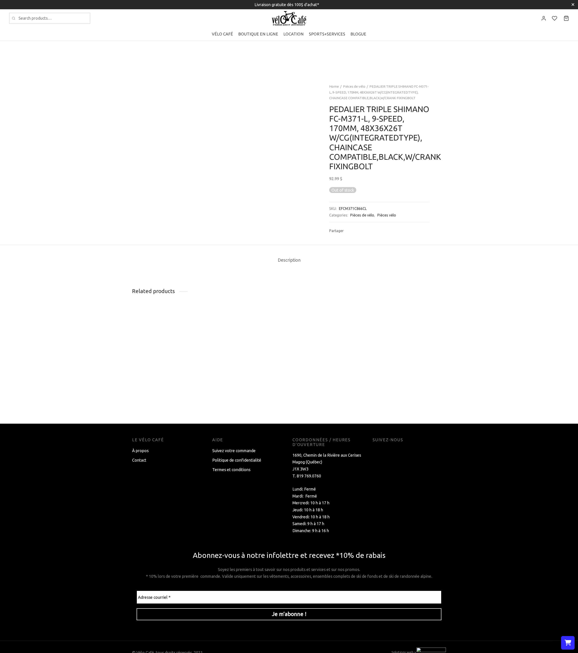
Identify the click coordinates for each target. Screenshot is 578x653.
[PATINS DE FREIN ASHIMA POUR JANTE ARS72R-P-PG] (168, 320)
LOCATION (293, 34)
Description (289, 260)
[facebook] (376, 450)
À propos (140, 450)
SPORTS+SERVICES (327, 34)
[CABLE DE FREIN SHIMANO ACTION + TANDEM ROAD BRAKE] (249, 320)
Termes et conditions (231, 469)
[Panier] (566, 18)
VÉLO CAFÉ (222, 34)
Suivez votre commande (234, 450)
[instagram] (385, 450)
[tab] (289, 260)
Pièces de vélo (354, 86)
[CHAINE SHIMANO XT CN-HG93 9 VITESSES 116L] (409, 346)
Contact (139, 460)
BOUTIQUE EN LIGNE (258, 34)
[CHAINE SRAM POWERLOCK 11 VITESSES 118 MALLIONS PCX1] (329, 353)
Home (334, 86)
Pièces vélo (386, 215)
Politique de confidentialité (236, 460)
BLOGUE (358, 34)
